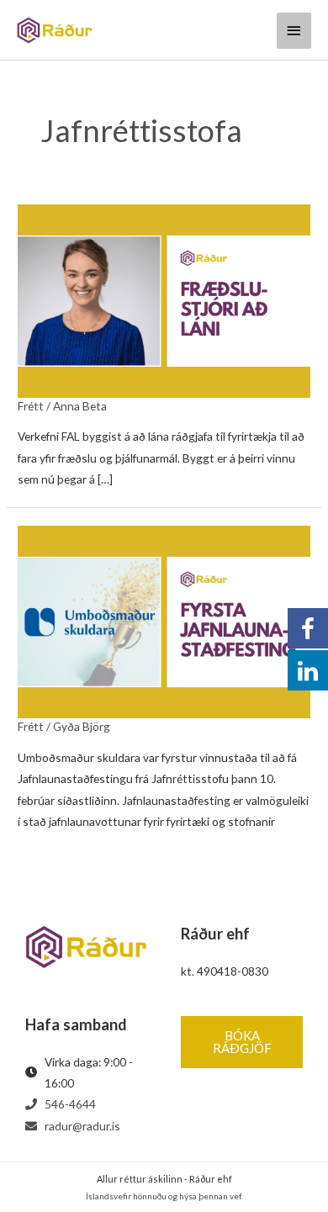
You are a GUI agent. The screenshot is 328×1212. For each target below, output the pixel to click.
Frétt (31, 406)
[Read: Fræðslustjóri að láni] (164, 300)
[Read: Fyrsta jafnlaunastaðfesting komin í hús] (164, 620)
